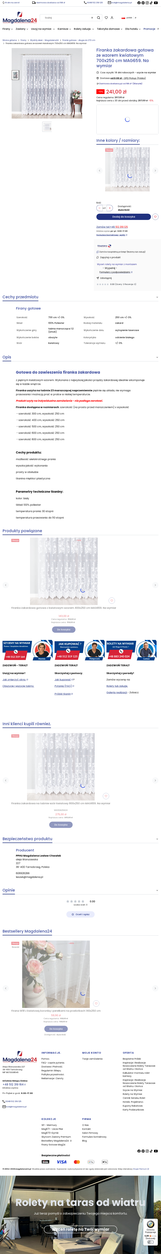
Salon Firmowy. (90, 1132)
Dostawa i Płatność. (52, 1066)
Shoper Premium (140, 1169)
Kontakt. (86, 1129)
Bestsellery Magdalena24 (55, 1140)
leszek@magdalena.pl (29, 877)
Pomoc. (46, 1058)
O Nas (85, 1125)
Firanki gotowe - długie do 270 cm (78, 40)
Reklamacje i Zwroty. (53, 1078)
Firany (23, 40)
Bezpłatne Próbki (132, 1058)
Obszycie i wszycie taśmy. (18, 686)
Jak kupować (63, 679)
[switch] (150, 1242)
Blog (84, 1140)
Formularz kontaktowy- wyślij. (110, 235)
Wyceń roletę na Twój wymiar (80, 1229)
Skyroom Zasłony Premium (56, 1136)
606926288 (23, 873)
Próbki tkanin (63, 694)
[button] (98, 17)
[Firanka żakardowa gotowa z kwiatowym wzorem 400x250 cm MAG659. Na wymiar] (127, 169)
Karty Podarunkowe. (133, 1109)
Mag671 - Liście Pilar (52, 1129)
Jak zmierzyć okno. (14, 679)
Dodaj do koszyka (123, 217)
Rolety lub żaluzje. (117, 686)
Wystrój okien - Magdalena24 (44, 40)
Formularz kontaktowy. (94, 1136)
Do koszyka (63, 629)
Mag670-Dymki (50, 1132)
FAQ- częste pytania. (53, 1062)
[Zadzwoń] (131, 650)
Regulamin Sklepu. (51, 1070)
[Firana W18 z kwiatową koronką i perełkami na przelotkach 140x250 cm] (56, 974)
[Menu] (156, 1221)
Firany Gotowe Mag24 (53, 1144)
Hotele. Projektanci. (133, 1101)
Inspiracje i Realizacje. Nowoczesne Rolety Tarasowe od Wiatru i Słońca (139, 1066)
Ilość (98, 202)
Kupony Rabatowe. (133, 1105)
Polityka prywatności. (53, 1074)
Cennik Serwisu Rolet (134, 1098)
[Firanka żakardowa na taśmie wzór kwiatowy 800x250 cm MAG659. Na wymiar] (61, 766)
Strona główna (10, 40)
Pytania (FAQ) (63, 686)
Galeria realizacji (116, 692)
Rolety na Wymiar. (133, 1094)
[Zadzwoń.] (28, 650)
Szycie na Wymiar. (133, 1090)
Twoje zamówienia (92, 1058)
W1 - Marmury (49, 1125)
